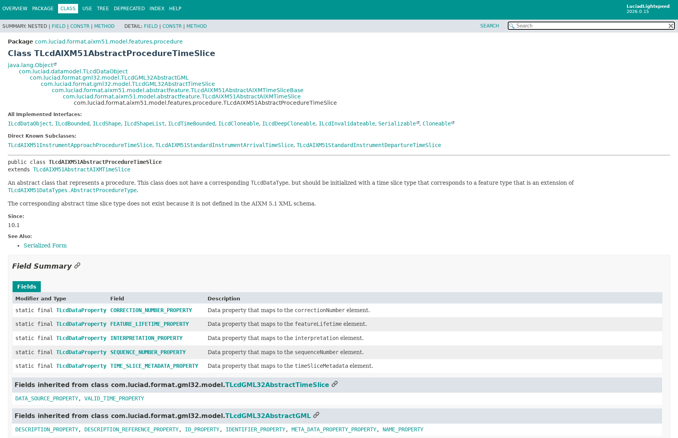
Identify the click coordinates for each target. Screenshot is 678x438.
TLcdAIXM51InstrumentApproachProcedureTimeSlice (80, 145)
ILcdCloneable (238, 123)
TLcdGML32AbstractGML (268, 416)
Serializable (397, 123)
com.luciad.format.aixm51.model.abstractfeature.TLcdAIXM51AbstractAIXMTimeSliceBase (178, 90)
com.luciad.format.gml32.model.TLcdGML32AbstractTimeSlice (128, 84)
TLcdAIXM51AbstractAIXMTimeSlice (81, 169)
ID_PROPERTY (202, 429)
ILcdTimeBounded (191, 123)
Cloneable (437, 123)
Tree (103, 8)
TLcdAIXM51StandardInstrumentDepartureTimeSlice (369, 145)
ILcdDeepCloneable (288, 123)
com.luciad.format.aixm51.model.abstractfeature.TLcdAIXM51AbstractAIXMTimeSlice (182, 96)
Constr (79, 26)
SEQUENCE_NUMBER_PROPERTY (148, 352)
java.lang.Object (30, 65)
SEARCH (489, 26)
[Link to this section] (77, 266)
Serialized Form (45, 245)
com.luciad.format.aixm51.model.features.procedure (109, 41)
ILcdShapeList (144, 123)
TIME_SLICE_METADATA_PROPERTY (154, 366)
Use (87, 8)
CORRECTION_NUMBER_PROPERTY (151, 310)
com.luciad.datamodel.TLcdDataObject (73, 71)
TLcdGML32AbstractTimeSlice (277, 385)
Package (43, 8)
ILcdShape (107, 123)
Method (104, 26)
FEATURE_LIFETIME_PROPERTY (149, 324)
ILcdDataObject (30, 123)
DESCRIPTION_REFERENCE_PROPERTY (131, 429)
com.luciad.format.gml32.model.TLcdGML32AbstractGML (109, 78)
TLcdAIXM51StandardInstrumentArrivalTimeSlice (224, 145)
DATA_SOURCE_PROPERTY (46, 398)
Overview (14, 8)
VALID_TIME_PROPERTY (114, 398)
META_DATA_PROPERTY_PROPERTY (334, 429)
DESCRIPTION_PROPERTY (46, 429)
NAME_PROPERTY (403, 429)
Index (156, 8)
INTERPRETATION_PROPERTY (146, 338)
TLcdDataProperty (81, 310)
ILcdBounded (72, 123)
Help (175, 8)
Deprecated (129, 8)
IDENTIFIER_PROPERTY (255, 429)
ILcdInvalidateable (347, 123)
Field (59, 26)
